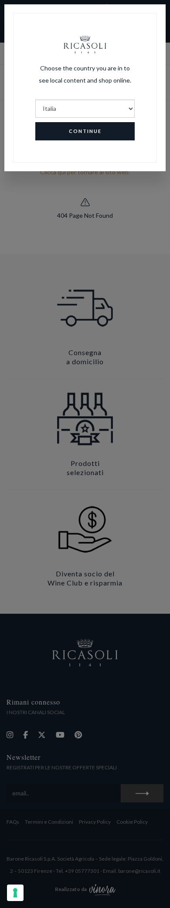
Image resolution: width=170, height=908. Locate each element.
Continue (85, 131)
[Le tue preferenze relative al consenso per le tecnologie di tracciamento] (15, 893)
